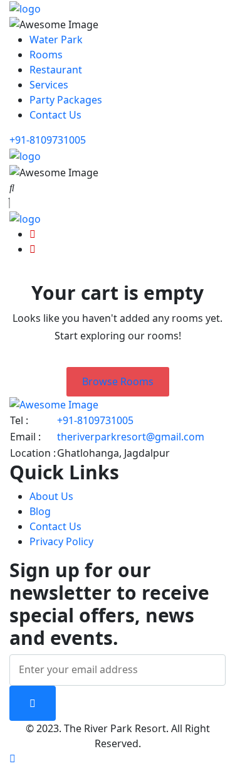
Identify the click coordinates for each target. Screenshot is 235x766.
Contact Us (55, 115)
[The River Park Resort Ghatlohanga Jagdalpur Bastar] (25, 7)
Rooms (46, 54)
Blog (40, 511)
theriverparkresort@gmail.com (130, 437)
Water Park (56, 39)
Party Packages (65, 100)
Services (48, 85)
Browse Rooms (118, 381)
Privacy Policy (61, 541)
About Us (51, 496)
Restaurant (55, 70)
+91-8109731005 (47, 140)
